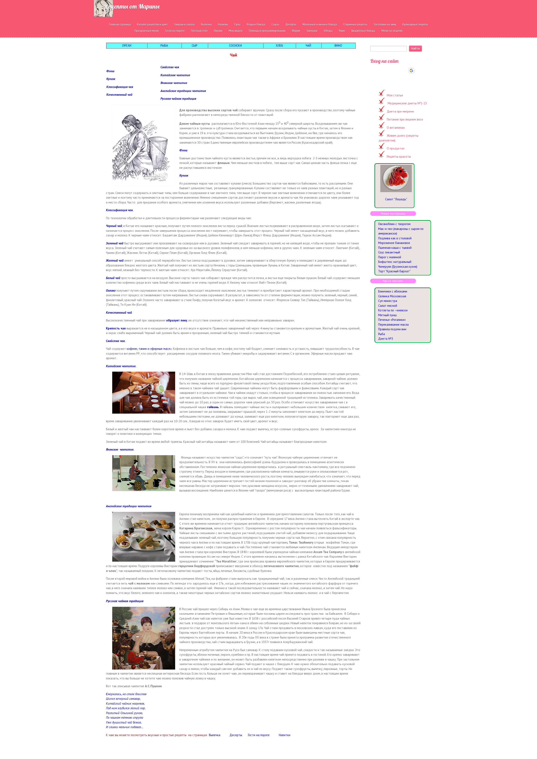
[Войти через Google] (411, 70)
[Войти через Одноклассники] (419, 70)
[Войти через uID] (382, 70)
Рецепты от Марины (131, 6)
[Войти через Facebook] (397, 70)
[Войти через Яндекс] (404, 70)
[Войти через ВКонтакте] (390, 70)
